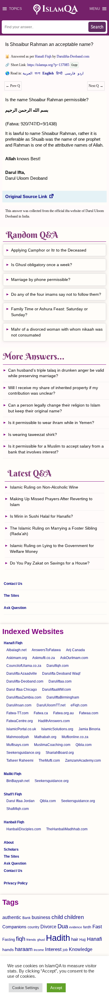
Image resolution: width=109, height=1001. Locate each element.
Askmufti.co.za (43, 658)
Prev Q (13, 86)
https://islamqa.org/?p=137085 (48, 65)
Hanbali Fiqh (14, 822)
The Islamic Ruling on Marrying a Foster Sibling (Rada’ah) (53, 531)
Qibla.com (84, 745)
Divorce (48, 926)
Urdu (80, 74)
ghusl (41, 939)
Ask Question (15, 608)
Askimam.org (16, 658)
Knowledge (80, 949)
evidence (75, 927)
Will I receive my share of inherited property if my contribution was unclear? (53, 390)
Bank (26, 918)
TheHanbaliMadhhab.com (66, 829)
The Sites (11, 596)
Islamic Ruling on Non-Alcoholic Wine (44, 487)
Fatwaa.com (88, 713)
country (33, 927)
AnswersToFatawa (46, 650)
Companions (14, 926)
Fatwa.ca (41, 713)
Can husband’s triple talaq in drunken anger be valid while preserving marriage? (56, 373)
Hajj (82, 939)
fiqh (20, 939)
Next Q (96, 86)
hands (8, 949)
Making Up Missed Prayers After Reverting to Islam (51, 501)
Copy (74, 65)
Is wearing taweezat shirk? (32, 434)
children (74, 917)
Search (97, 27)
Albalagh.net (16, 650)
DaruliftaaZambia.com (23, 697)
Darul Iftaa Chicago (21, 689)
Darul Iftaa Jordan (20, 801)
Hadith (58, 938)
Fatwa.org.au (63, 713)
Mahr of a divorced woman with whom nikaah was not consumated (57, 332)
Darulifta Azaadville (21, 674)
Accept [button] (56, 988)
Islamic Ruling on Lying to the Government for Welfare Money (52, 548)
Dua (63, 926)
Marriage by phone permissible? (40, 279)
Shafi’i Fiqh (13, 794)
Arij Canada (75, 650)
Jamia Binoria (89, 729)
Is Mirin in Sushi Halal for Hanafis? (41, 516)
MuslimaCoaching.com (52, 745)
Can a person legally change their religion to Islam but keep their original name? (54, 408)
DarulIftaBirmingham (63, 697)
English (48, 74)
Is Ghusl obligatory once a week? (41, 264)
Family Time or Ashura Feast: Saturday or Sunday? (49, 312)
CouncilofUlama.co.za (23, 666)
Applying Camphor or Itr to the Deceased (48, 250)
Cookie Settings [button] (25, 988)
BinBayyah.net (17, 781)
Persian (70, 74)
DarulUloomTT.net (51, 705)
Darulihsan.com (18, 705)
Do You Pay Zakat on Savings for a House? (50, 563)
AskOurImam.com (74, 658)
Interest (53, 949)
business (41, 917)
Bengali (37, 74)
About (9, 842)
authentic (11, 917)
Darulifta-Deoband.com (73, 56)
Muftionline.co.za (75, 737)
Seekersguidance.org (23, 753)
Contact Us (13, 584)
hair (74, 939)
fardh (87, 927)
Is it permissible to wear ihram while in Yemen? (51, 422)
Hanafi (94, 939)
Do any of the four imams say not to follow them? (56, 294)
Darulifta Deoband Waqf (61, 674)
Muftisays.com (17, 745)
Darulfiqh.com (58, 666)
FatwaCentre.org (19, 721)
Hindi (59, 74)
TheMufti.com (49, 760)
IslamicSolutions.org (57, 729)
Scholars (11, 849)
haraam (24, 949)
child (57, 917)
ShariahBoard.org (60, 753)
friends (31, 939)
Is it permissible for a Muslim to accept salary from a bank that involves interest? (56, 449)
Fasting (8, 939)
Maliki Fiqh (12, 774)
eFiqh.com (79, 705)
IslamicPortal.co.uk (21, 729)
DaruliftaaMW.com (56, 689)
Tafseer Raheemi (19, 760)
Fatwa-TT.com (17, 713)
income (39, 950)
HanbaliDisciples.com (23, 829)
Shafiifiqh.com (17, 809)
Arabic (27, 74)
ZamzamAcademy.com (83, 760)
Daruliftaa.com (60, 681)
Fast (97, 926)
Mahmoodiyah (17, 737)
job (65, 950)
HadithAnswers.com (54, 721)
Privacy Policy (16, 883)
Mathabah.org (45, 737)
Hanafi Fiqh (43, 56)
